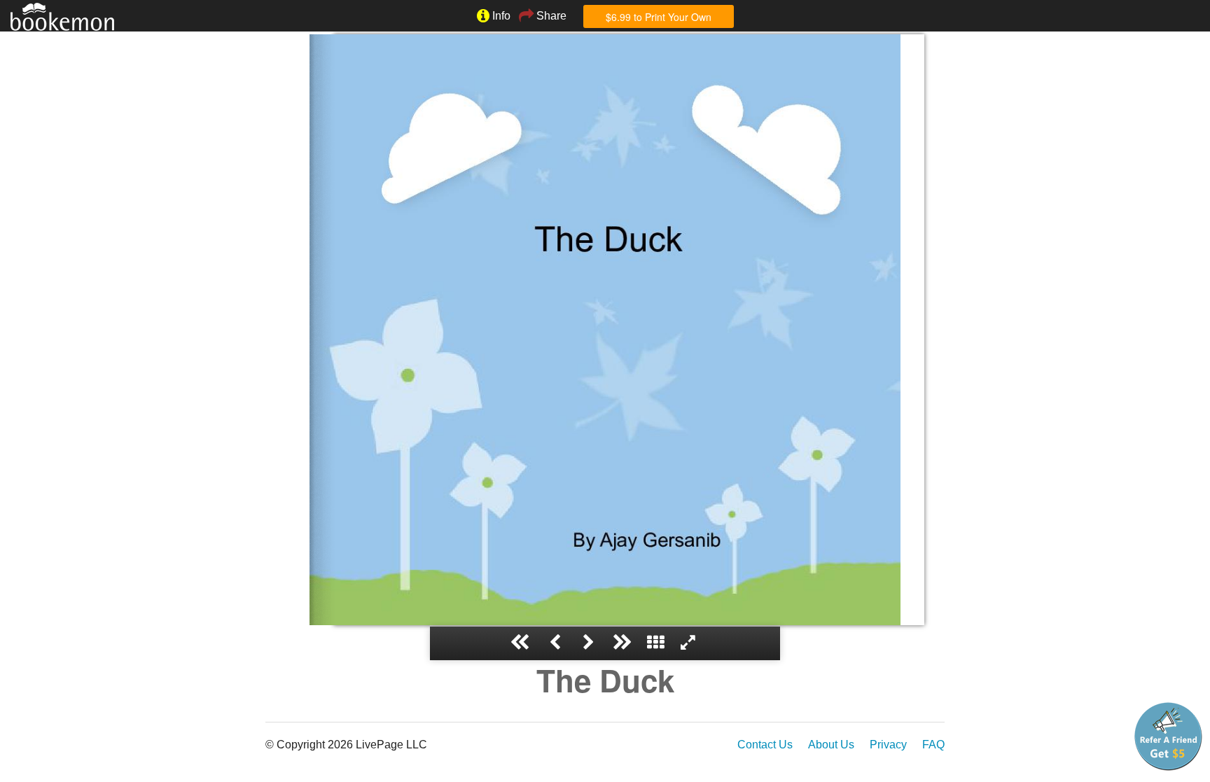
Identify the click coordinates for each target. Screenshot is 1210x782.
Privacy (888, 744)
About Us (831, 744)
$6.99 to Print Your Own (658, 17)
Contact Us (765, 744)
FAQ (933, 744)
